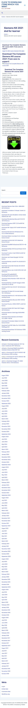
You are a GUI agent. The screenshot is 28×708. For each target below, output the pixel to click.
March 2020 (5, 571)
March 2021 (5, 541)
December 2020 (6, 549)
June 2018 (4, 622)
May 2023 (4, 475)
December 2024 (6, 426)
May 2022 (4, 505)
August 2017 (5, 648)
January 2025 (5, 424)
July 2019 (4, 592)
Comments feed (6, 691)
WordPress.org (6, 694)
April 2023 (4, 477)
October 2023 (5, 462)
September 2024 (6, 434)
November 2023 (6, 459)
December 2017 (6, 638)
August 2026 (5, 375)
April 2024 (4, 447)
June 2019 (4, 594)
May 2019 (4, 597)
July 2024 (4, 439)
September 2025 (6, 403)
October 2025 (5, 401)
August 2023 (5, 467)
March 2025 (5, 419)
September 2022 (6, 495)
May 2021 (4, 536)
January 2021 (5, 546)
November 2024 (6, 429)
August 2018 (5, 617)
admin (3, 352)
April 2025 (4, 416)
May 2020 (4, 566)
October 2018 (5, 615)
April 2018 (4, 628)
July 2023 (4, 469)
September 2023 (6, 464)
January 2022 (5, 515)
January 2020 (5, 577)
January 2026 (5, 393)
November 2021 (6, 520)
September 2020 (6, 556)
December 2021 (6, 518)
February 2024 (5, 452)
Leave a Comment (14, 51)
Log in (3, 686)
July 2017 (4, 650)
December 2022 (6, 487)
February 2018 (5, 633)
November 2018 (6, 612)
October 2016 (5, 673)
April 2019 (4, 599)
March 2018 (5, 630)
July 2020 (4, 561)
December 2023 (6, 457)
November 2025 (6, 398)
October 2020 (5, 554)
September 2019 (6, 587)
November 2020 (6, 551)
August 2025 (5, 406)
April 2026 (4, 385)
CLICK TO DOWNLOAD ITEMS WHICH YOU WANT (12, 4)
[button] (2, 13)
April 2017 (4, 658)
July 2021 (4, 531)
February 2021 (5, 543)
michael (4, 344)
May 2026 (4, 383)
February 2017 (5, 663)
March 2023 (5, 480)
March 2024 (5, 449)
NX (20, 51)
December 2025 (6, 396)
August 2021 (5, 528)
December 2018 (6, 610)
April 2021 (4, 538)
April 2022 (4, 508)
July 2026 (4, 378)
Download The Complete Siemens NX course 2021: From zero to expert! (14, 46)
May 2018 (4, 625)
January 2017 (5, 666)
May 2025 (4, 413)
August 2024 (5, 436)
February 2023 (5, 482)
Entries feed (5, 689)
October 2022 (5, 492)
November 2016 (6, 671)
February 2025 (5, 421)
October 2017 (5, 643)
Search (3, 190)
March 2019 (5, 602)
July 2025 (4, 408)
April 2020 (4, 569)
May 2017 (4, 656)
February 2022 (5, 513)
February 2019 (5, 605)
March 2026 (5, 388)
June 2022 (4, 503)
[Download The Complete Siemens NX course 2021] (14, 64)
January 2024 (5, 454)
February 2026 (5, 390)
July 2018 (4, 620)
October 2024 (5, 431)
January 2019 (5, 607)
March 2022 (5, 510)
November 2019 (6, 582)
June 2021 (4, 533)
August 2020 (5, 559)
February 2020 (5, 574)
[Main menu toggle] (24, 5)
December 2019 (6, 579)
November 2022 (6, 490)
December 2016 (6, 668)
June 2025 (4, 411)
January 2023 (5, 485)
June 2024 (4, 441)
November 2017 (6, 640)
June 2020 (4, 564)
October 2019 (5, 584)
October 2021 (5, 523)
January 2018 (5, 635)
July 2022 (4, 500)
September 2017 (6, 645)
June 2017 (4, 653)
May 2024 (4, 444)
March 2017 (5, 661)
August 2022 (5, 497)
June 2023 (4, 472)
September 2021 (6, 526)
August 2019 (5, 589)
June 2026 (4, 380)
